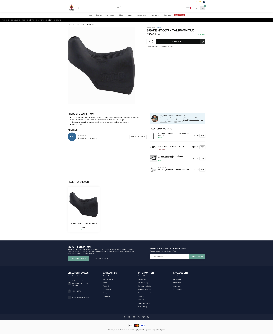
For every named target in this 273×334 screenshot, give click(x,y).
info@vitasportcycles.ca (80, 297)
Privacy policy (143, 283)
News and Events (144, 303)
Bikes (121, 15)
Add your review (138, 137)
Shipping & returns (144, 289)
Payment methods (144, 286)
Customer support (144, 293)
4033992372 (76, 291)
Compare (176, 286)
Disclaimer (142, 279)
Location (141, 300)
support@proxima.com (191, 120)
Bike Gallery (142, 307)
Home (90, 15)
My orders (177, 279)
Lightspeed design (150, 330)
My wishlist (177, 283)
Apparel (130, 15)
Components (154, 15)
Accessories (141, 15)
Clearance (167, 15)
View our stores (100, 258)
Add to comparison (152, 46)
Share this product (165, 46)
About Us (98, 15)
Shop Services (110, 15)
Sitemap (141, 296)
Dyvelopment (161, 330)
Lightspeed (140, 330)
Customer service (78, 258)
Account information (180, 276)
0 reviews (158, 28)
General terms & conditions (147, 276)
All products (177, 289)
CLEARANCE (179, 15)
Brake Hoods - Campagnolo (85, 24)
